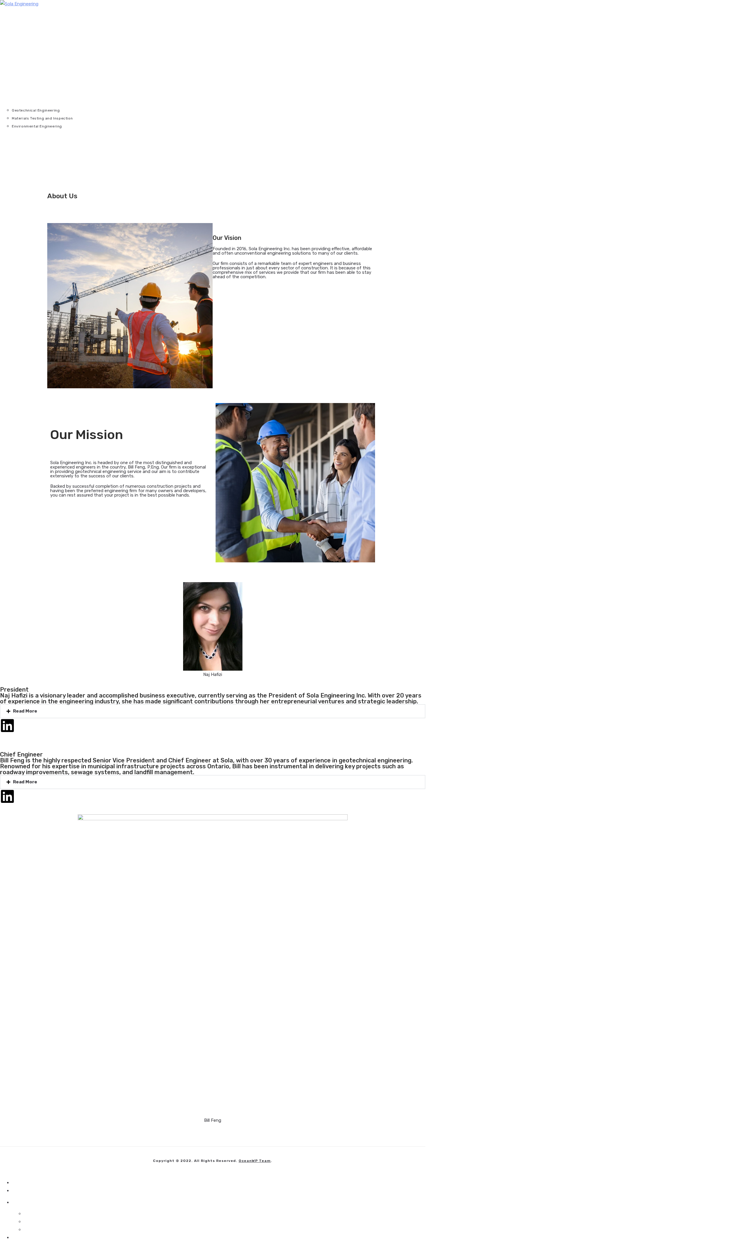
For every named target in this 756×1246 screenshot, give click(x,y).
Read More (25, 711)
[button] (212, 711)
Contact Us (24, 1237)
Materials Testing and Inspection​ (57, 1221)
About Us (21, 1190)
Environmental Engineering (51, 1229)
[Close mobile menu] (744, 10)
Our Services (384, 1202)
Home (18, 1182)
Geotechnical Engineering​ (49, 1213)
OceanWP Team (255, 1161)
